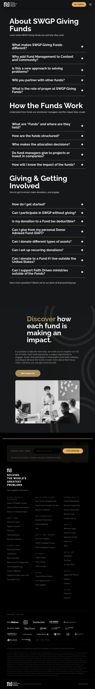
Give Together (79, 4)
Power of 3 (68, 541)
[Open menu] (90, 4)
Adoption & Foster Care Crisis (18, 575)
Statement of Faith (70, 537)
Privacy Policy (83, 684)
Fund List (10, 531)
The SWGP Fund (13, 580)
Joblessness (11, 554)
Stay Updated (72, 451)
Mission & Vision (70, 533)
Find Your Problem (42, 539)
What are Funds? (13, 522)
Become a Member (14, 539)
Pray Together (40, 585)
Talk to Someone (13, 535)
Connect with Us (70, 518)
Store (66, 546)
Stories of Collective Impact (17, 512)
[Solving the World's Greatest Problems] (10, 4)
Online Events (40, 558)
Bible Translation (13, 558)
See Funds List (28, 373)
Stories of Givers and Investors (18, 507)
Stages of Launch (13, 526)
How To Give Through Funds (45, 501)
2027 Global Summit (43, 581)
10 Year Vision (69, 565)
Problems (67, 594)
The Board (68, 556)
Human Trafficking (14, 571)
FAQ (37, 528)
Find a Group (40, 562)
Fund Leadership (41, 524)
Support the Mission (71, 575)
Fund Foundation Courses (45, 547)
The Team (67, 560)
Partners (67, 579)
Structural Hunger (13, 549)
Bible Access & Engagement (17, 562)
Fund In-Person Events (43, 576)
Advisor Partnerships (71, 510)
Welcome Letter (70, 528)
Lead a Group (40, 566)
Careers (67, 583)
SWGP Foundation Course (45, 543)
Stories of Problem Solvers (17, 503)
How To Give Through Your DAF (47, 505)
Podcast (67, 598)
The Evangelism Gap (15, 567)
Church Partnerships (71, 501)
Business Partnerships (43, 520)
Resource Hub (69, 514)
